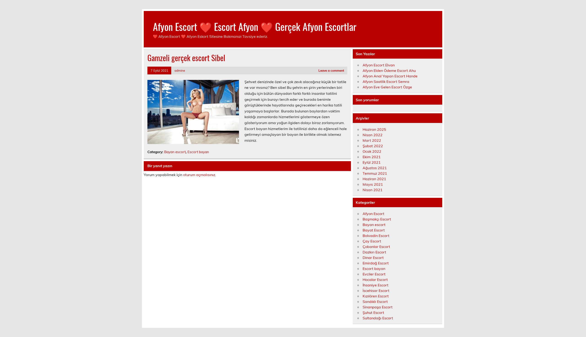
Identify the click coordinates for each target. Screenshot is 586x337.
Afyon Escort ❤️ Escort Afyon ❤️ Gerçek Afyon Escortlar (254, 26)
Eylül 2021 (372, 162)
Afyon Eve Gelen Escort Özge (387, 87)
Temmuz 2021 (375, 173)
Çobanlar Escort (376, 246)
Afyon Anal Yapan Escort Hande (390, 76)
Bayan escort (175, 152)
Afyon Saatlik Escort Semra (386, 81)
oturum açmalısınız (199, 174)
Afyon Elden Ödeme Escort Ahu (389, 70)
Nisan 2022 (373, 135)
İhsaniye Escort (375, 285)
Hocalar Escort (375, 279)
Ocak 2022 (372, 151)
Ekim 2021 (372, 157)
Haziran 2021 (374, 179)
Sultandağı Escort (378, 318)
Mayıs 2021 (373, 184)
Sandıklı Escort (375, 301)
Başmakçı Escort (377, 219)
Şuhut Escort (373, 312)
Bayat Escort (374, 230)
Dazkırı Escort (374, 252)
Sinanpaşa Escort (378, 307)
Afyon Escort (373, 213)
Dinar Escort (373, 257)
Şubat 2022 (373, 146)
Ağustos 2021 (375, 168)
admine (179, 70)
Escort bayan (198, 152)
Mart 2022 (372, 140)
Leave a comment (331, 70)
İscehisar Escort (376, 290)
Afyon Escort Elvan (379, 65)
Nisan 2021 (373, 190)
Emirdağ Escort (376, 263)
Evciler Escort (374, 274)
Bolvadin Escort (376, 235)
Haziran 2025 (374, 129)
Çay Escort (372, 241)
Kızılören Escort (376, 296)
